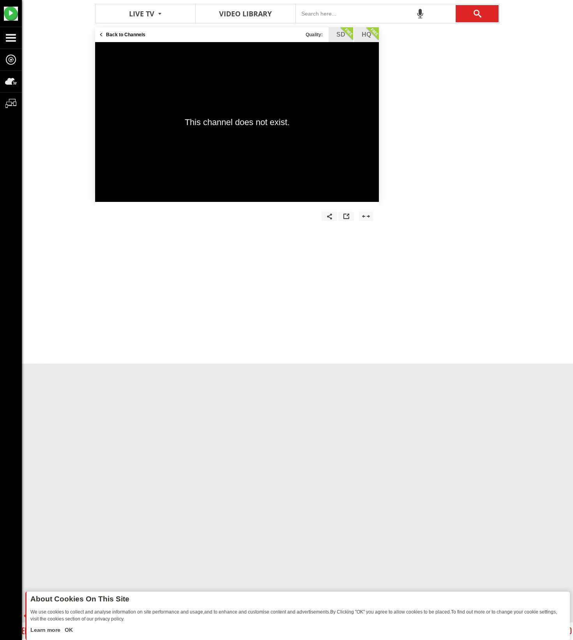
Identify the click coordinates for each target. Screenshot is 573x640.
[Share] (329, 216)
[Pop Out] (346, 216)
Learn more (46, 630)
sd (340, 34)
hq (366, 34)
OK (68, 630)
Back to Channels (125, 34)
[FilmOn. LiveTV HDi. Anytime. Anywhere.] (11, 13)
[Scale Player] (366, 216)
